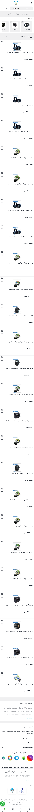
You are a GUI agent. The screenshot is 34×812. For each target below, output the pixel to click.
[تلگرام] (16, 758)
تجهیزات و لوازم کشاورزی (23, 14)
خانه (31, 14)
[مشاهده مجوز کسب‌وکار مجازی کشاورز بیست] (12, 790)
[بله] (3, 758)
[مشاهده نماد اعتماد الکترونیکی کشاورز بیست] (22, 790)
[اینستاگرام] (30, 758)
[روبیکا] (10, 758)
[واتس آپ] (23, 758)
